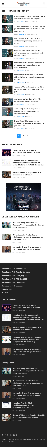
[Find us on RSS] (16, 435)
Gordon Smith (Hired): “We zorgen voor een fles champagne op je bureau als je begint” (28, 40)
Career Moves (7, 289)
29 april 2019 (30, 94)
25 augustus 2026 (19, 252)
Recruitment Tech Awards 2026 (14, 268)
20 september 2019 (32, 22)
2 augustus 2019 (31, 58)
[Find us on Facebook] (5, 435)
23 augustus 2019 (32, 46)
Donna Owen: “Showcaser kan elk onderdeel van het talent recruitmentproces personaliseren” (29, 123)
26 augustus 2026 (19, 345)
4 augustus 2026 (19, 230)
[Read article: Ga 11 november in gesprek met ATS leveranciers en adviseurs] (6, 174)
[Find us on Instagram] (11, 435)
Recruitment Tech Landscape (13, 282)
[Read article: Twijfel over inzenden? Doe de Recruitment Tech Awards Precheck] (6, 152)
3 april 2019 (30, 129)
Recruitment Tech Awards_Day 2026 (16, 272)
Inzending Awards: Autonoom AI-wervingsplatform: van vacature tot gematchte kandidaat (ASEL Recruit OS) (28, 162)
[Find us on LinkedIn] (2, 435)
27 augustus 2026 (19, 322)
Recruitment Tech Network (20, 439)
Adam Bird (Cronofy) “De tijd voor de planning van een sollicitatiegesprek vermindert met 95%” (27, 111)
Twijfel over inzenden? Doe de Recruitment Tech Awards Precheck (26, 151)
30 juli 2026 (17, 242)
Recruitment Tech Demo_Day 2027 (15, 275)
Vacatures (5, 293)
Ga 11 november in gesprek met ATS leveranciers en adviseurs (27, 173)
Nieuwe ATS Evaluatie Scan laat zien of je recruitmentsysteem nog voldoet (29, 416)
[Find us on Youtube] (14, 435)
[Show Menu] (3, 3)
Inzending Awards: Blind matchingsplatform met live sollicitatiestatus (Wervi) (23, 405)
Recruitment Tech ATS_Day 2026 (14, 279)
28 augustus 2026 (19, 310)
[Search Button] (44, 3)
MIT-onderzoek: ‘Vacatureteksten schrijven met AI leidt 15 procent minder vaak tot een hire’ (28, 237)
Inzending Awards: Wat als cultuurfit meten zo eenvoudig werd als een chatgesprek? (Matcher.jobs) (27, 339)
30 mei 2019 (29, 70)
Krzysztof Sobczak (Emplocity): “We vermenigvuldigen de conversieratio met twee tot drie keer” (28, 52)
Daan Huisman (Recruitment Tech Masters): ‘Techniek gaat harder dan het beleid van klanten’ (28, 224)
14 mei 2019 (29, 82)
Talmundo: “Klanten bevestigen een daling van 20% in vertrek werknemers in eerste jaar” (29, 89)
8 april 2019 (30, 116)
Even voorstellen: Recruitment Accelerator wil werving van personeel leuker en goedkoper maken (29, 65)
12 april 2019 (30, 104)
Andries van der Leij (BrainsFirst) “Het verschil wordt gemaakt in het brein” (27, 100)
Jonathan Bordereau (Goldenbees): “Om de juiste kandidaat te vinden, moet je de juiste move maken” (29, 28)
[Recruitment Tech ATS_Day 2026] (23, 196)
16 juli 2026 (17, 420)
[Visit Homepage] (23, 3)
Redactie (21, 22)
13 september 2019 (32, 34)
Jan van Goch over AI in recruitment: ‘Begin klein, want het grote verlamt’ (27, 248)
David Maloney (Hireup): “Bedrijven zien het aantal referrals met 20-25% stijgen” (29, 17)
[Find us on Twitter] (8, 435)
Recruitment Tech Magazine (12, 286)
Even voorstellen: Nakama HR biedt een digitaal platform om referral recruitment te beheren (29, 77)
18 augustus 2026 (19, 410)
